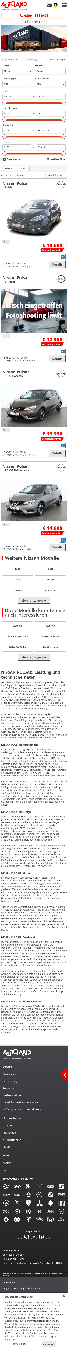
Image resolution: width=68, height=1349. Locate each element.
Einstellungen (19, 1343)
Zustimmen (48, 1344)
